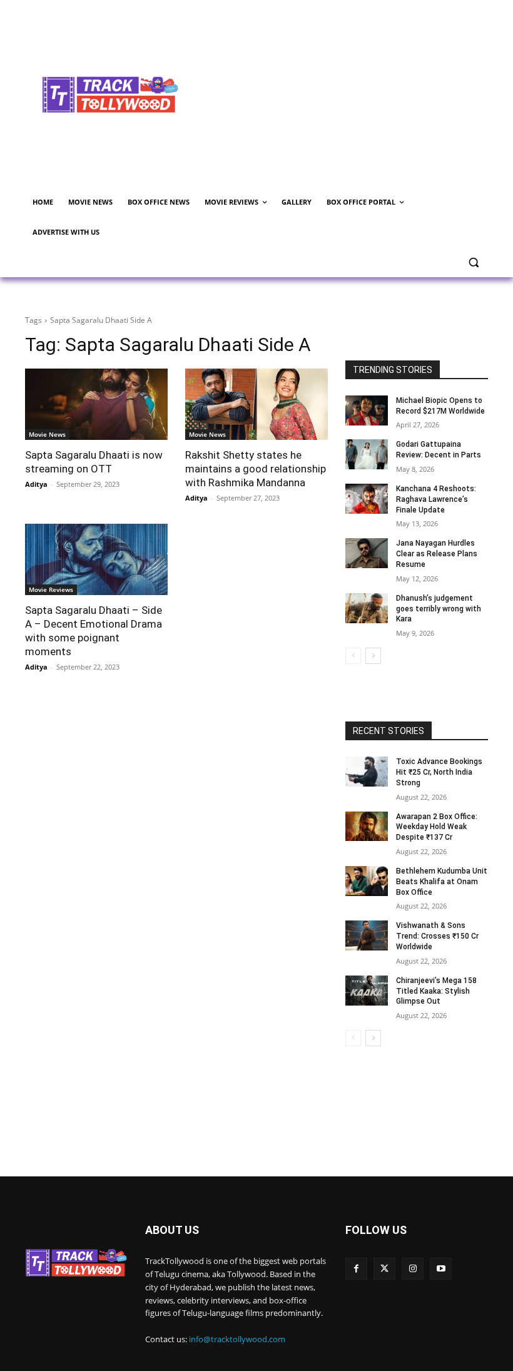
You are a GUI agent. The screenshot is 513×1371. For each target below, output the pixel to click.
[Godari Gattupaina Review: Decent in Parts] (366, 454)
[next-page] (373, 656)
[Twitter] (384, 1269)
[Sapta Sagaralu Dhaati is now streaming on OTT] (96, 404)
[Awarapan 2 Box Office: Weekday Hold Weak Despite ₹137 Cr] (366, 827)
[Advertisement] (354, 93)
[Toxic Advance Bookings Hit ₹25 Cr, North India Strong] (366, 772)
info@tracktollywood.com (237, 1339)
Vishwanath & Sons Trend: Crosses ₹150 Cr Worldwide (437, 936)
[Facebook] (356, 1269)
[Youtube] (441, 1269)
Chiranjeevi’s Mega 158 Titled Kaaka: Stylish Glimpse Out (436, 991)
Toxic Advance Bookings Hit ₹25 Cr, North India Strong (439, 772)
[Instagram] (413, 1269)
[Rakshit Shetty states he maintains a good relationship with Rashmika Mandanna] (256, 404)
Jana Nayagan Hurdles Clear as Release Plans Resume (436, 554)
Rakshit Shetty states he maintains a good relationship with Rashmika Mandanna (255, 469)
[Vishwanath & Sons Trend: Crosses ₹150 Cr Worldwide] (366, 935)
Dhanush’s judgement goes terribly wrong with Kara (438, 609)
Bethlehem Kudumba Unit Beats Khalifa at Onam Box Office (441, 882)
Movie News (47, 434)
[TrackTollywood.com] (110, 95)
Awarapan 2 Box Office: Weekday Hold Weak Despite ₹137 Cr (436, 827)
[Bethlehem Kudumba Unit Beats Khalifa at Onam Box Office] (366, 881)
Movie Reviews (51, 589)
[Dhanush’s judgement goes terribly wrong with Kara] (366, 608)
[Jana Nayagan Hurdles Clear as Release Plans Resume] (366, 553)
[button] (473, 262)
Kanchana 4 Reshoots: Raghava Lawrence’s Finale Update (436, 499)
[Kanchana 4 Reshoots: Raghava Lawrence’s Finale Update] (366, 499)
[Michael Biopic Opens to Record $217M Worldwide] (366, 410)
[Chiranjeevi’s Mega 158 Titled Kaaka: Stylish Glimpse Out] (366, 991)
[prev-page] (353, 656)
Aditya (36, 484)
